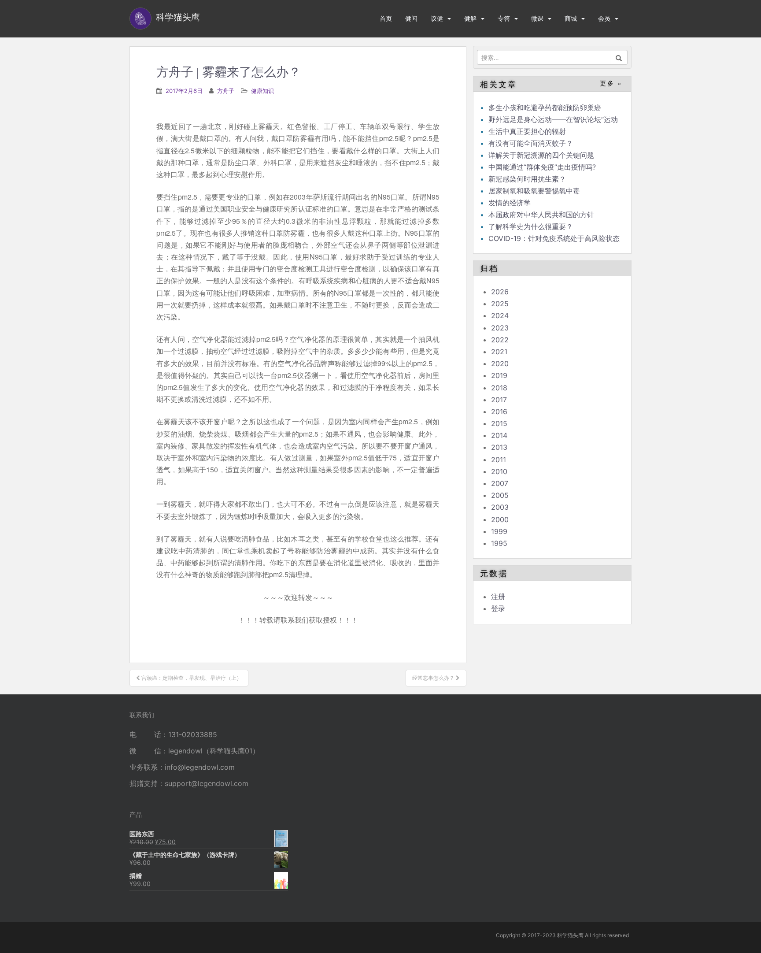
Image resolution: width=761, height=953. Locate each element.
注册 (498, 596)
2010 (499, 471)
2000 (500, 519)
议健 (437, 18)
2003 (500, 507)
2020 (500, 363)
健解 (470, 18)
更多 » (611, 83)
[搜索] (619, 57)
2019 (499, 375)
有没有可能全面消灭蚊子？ (530, 143)
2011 (498, 459)
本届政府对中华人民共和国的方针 (541, 214)
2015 (499, 423)
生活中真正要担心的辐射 (527, 131)
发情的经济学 (509, 202)
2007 (499, 483)
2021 (499, 351)
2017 (499, 399)
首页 (386, 18)
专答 (504, 18)
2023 (500, 327)
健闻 (411, 18)
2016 (499, 411)
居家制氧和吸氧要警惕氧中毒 (534, 190)
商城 (571, 18)
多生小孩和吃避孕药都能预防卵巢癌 (544, 107)
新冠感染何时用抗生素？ (527, 178)
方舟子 (225, 90)
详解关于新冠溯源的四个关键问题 (541, 155)
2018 (499, 387)
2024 (500, 315)
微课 (537, 18)
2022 (500, 339)
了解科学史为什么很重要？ (530, 226)
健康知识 (262, 90)
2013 (499, 447)
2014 (499, 435)
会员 (604, 18)
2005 (500, 495)
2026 (500, 291)
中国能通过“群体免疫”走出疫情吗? (542, 167)
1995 (499, 543)
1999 (499, 531)
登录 (498, 608)
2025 (500, 303)
